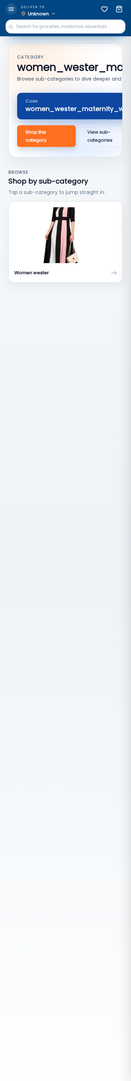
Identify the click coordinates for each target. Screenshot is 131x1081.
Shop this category (36, 136)
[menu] (11, 9)
